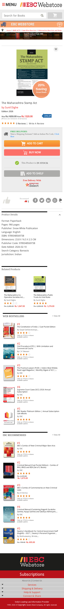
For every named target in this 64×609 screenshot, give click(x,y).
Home (9, 30)
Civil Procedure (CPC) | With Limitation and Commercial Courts (35, 347)
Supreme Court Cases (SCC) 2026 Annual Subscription (33, 391)
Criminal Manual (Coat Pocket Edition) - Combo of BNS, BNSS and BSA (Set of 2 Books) (37, 466)
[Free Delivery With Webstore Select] (32, 186)
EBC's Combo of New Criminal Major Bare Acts (36, 446)
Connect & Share (32, 596)
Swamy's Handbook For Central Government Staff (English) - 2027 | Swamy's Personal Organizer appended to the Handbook (37, 532)
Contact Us (37, 580)
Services (32, 584)
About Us (26, 580)
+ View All (56, 316)
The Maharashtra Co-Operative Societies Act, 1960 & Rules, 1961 (13, 296)
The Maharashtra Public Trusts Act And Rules (43, 296)
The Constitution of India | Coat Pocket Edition (36, 327)
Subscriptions (32, 574)
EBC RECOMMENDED (14, 435)
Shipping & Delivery (32, 588)
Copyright (22, 605)
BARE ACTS (16, 30)
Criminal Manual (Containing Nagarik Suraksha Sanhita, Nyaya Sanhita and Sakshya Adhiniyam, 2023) (36, 510)
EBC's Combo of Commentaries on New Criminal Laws (37, 489)
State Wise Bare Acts (29, 30)
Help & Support (32, 592)
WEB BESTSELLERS (13, 316)
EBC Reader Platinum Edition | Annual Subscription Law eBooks (38, 412)
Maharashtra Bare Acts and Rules (50, 30)
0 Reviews (21, 123)
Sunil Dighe (11, 107)
